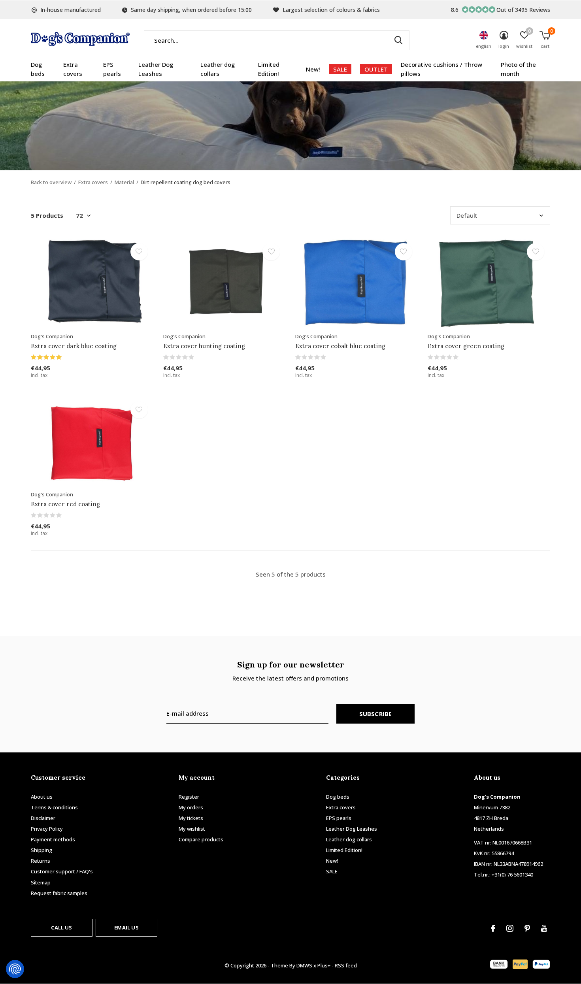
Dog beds (38, 69)
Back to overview (51, 182)
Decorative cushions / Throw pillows (441, 69)
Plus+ (323, 965)
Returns (40, 860)
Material (124, 182)
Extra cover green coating (466, 346)
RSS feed (346, 965)
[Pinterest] (527, 928)
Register (189, 796)
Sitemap (41, 882)
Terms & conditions (54, 807)
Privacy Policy (47, 828)
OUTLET (376, 69)
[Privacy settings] (15, 969)
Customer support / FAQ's (62, 871)
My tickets (191, 818)
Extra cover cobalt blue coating (340, 346)
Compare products (201, 839)
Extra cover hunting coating (204, 346)
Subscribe (375, 714)
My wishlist (192, 828)
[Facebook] (493, 928)
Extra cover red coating (65, 504)
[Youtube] (544, 928)
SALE (340, 69)
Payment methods (53, 839)
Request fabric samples (59, 893)
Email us (126, 927)
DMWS (304, 965)
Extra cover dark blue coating (74, 346)
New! (313, 69)
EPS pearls (112, 69)
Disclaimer (43, 818)
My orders (191, 807)
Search (398, 40)
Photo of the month (518, 69)
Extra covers (72, 69)
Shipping (41, 850)
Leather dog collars (217, 69)
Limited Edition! (268, 69)
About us (42, 796)
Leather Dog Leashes (155, 69)
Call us (61, 927)
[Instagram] (509, 928)
